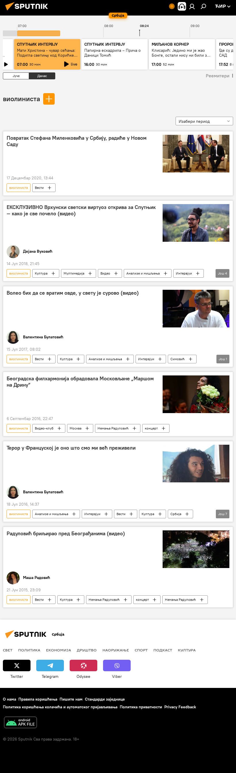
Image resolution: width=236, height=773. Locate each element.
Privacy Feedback (180, 706)
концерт (151, 428)
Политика (29, 650)
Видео (105, 273)
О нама (9, 699)
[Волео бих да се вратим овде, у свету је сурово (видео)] (196, 308)
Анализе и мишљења (143, 273)
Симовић (177, 359)
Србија (175, 514)
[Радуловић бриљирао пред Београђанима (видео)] (196, 549)
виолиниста (21, 98)
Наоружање (115, 650)
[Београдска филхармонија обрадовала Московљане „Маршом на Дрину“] (196, 394)
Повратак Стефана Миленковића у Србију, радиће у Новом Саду (76, 141)
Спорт (141, 650)
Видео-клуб (44, 428)
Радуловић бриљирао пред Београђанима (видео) (66, 533)
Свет (7, 650)
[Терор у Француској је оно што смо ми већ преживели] (196, 463)
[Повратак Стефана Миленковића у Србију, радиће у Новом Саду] (196, 153)
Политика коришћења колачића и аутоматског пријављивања (60, 706)
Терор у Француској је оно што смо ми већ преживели (71, 448)
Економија (58, 650)
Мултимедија (74, 273)
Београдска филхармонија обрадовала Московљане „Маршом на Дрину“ (80, 381)
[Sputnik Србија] (28, 11)
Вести (39, 187)
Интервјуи (184, 273)
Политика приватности (141, 706)
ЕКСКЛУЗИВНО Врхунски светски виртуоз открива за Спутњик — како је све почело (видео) (81, 210)
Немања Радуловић (113, 428)
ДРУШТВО (87, 650)
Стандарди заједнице (105, 699)
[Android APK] (20, 723)
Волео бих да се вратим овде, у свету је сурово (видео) (73, 293)
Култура (41, 273)
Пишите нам (71, 699)
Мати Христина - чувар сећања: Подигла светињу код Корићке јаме (46, 55)
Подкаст (162, 650)
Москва (75, 428)
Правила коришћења (37, 699)
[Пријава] (192, 6)
